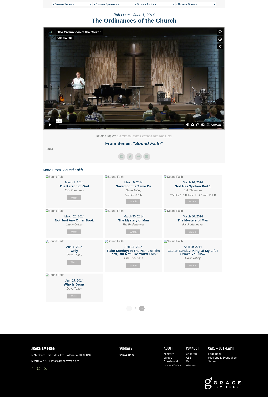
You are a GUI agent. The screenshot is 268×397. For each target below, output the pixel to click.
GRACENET (244, 16)
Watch (74, 197)
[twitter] (45, 368)
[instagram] (38, 368)
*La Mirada (124, 135)
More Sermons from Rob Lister (152, 135)
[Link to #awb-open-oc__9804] (262, 17)
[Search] (254, 17)
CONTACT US (229, 16)
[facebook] (32, 368)
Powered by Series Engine (211, 318)
